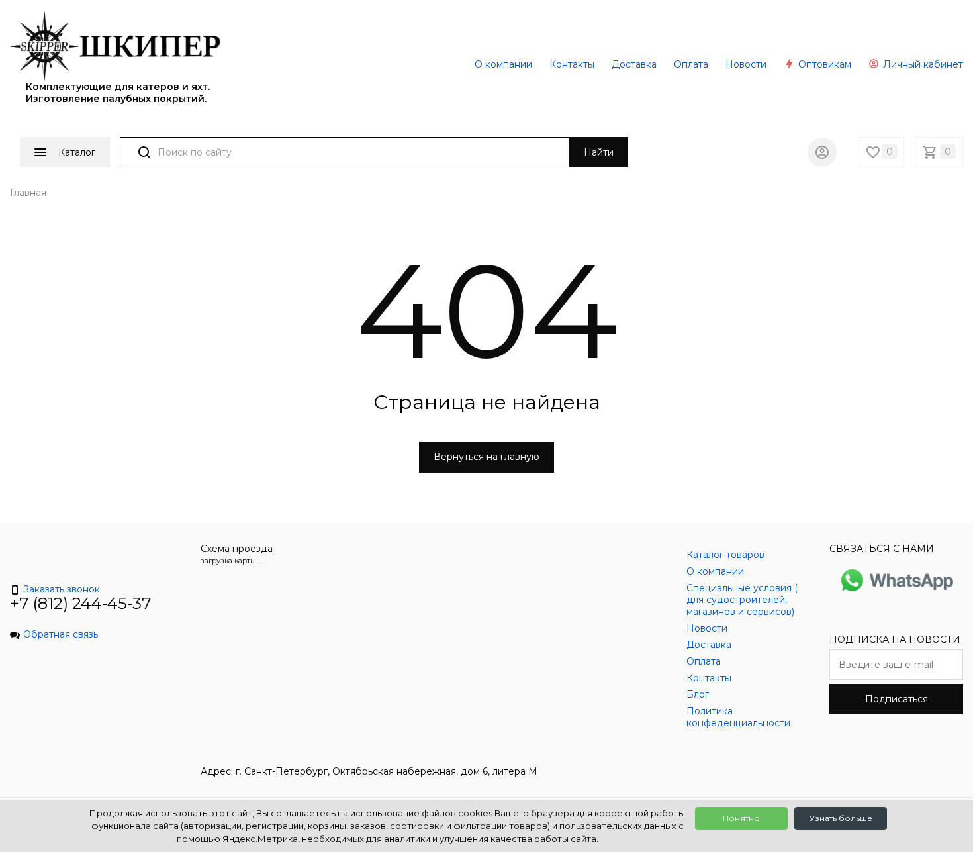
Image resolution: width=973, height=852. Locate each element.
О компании (503, 64)
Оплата (691, 64)
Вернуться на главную (486, 457)
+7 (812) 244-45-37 (81, 603)
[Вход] (822, 152)
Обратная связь (60, 634)
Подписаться (896, 699)
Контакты (571, 64)
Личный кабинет (921, 64)
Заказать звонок (61, 589)
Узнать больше (841, 818)
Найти (599, 152)
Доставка (634, 64)
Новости (745, 64)
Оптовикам (823, 64)
